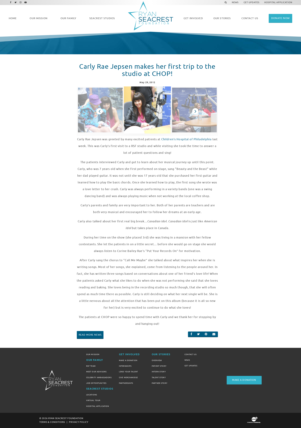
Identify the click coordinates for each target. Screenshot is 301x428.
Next (195, 111)
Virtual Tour (93, 400)
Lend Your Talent (128, 372)
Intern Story (159, 372)
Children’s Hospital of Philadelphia (186, 139)
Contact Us (191, 354)
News (187, 360)
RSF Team (91, 366)
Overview (157, 360)
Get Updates (191, 366)
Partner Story (159, 383)
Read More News (90, 334)
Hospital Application (97, 406)
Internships (125, 366)
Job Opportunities (96, 383)
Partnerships (126, 383)
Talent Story (159, 377)
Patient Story (159, 366)
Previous (99, 111)
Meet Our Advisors (96, 372)
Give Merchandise (128, 377)
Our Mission (93, 354)
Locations (91, 395)
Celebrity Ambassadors (99, 377)
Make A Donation (128, 360)
